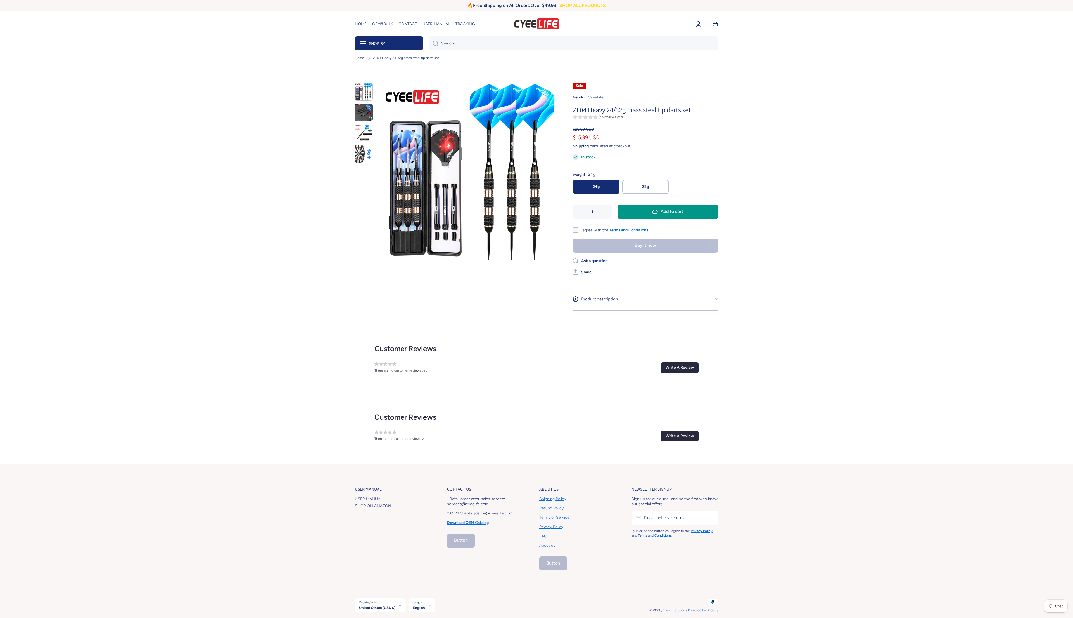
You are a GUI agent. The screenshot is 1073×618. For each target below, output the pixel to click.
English (419, 607)
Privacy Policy (551, 527)
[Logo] (536, 24)
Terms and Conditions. (629, 229)
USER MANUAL (368, 499)
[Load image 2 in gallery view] (364, 112)
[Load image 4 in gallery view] (364, 154)
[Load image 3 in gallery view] (364, 133)
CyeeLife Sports (675, 610)
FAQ (543, 536)
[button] (715, 24)
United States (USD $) (377, 607)
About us (547, 545)
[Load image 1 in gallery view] (364, 92)
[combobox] (573, 43)
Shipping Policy (552, 499)
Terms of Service (554, 517)
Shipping (581, 146)
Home (359, 58)
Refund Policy (551, 508)
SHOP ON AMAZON (373, 506)
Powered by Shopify (703, 610)
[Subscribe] (711, 518)
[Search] (433, 43)
